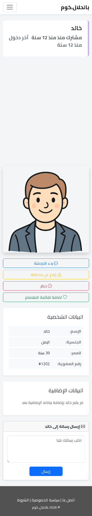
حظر (44, 286)
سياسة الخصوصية (46, 500)
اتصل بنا (68, 500)
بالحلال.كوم (75, 7)
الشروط (23, 500)
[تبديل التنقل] (10, 7)
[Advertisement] (46, 111)
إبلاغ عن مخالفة (44, 274)
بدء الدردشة (44, 263)
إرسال (46, 471)
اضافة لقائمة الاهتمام (44, 297)
